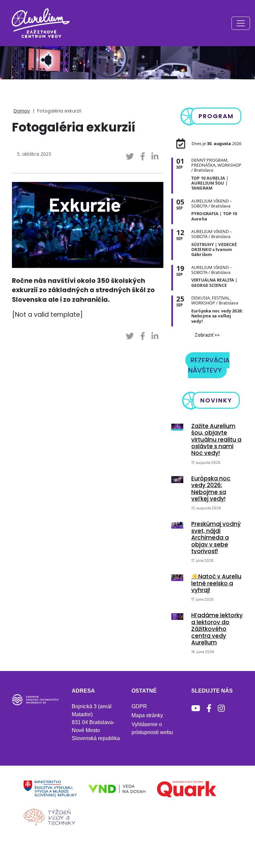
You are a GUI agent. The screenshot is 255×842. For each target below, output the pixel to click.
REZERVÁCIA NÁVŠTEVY (208, 365)
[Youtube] (195, 708)
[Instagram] (221, 708)
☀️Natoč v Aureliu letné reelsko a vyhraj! (216, 583)
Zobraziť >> (207, 335)
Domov (22, 111)
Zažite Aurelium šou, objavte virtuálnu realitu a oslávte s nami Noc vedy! (216, 439)
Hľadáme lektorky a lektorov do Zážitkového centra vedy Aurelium (217, 628)
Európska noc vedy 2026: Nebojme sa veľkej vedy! (210, 488)
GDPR (139, 706)
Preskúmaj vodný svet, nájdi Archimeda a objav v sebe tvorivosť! (216, 537)
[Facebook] (209, 708)
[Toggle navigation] (240, 23)
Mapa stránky (147, 715)
